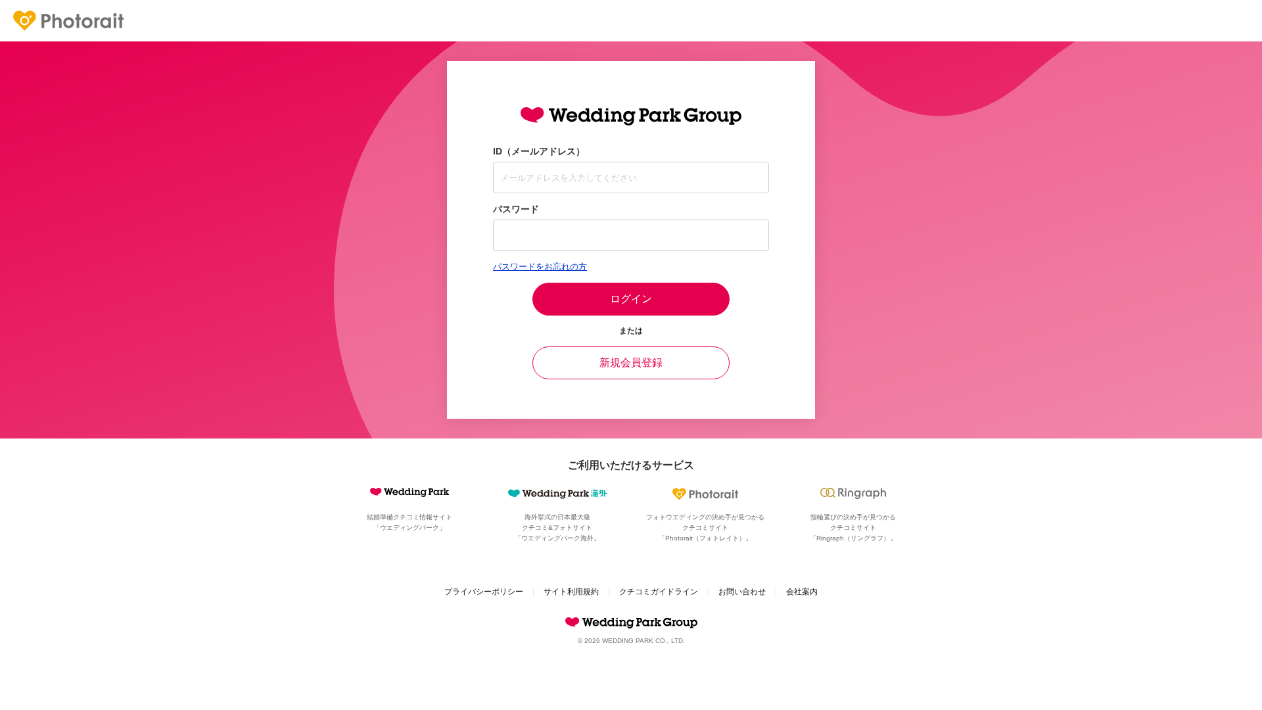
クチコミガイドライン (658, 591)
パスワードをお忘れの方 (540, 267)
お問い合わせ (742, 591)
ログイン (631, 298)
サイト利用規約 (571, 591)
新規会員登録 (631, 362)
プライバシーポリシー (483, 591)
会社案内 (802, 591)
